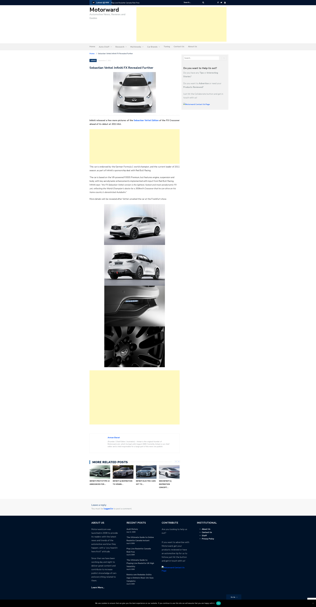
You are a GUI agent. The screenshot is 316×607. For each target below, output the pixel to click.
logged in (108, 508)
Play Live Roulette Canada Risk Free (125, 3)
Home (92, 46)
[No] (313, 603)
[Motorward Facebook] (218, 2)
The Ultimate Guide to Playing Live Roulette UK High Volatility (140, 563)
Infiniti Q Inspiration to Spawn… (122, 482)
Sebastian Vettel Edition (146, 120)
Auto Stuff (104, 46)
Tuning (167, 46)
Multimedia (135, 46)
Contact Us (179, 46)
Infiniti (93, 60)
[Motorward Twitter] (221, 2)
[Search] (203, 2)
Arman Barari (114, 437)
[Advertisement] (181, 24)
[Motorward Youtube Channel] (225, 2)
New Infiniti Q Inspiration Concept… (165, 484)
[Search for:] (191, 2)
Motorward (104, 10)
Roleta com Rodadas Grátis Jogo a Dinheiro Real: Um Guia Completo (140, 577)
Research (119, 46)
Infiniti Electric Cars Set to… (146, 482)
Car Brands (152, 46)
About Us (192, 46)
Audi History (132, 529)
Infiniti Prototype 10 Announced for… (99, 482)
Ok (218, 603)
